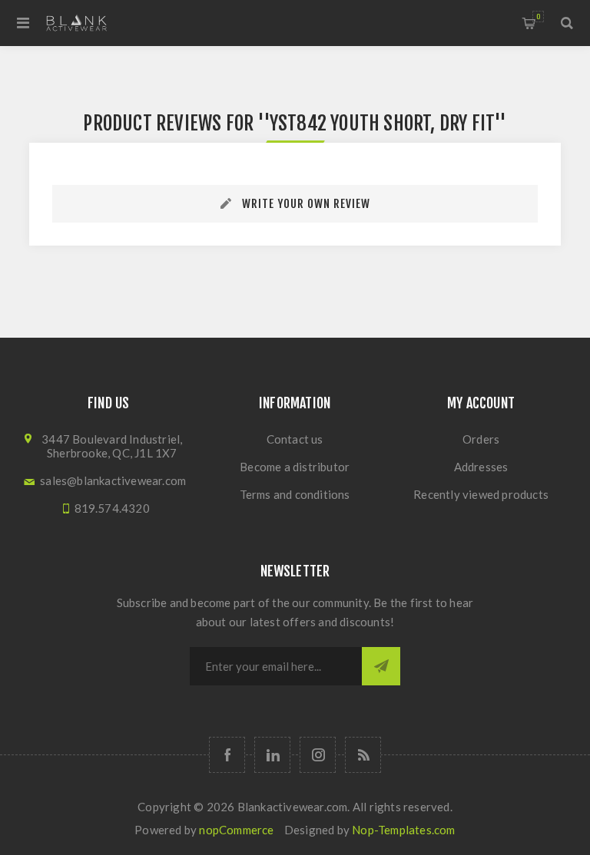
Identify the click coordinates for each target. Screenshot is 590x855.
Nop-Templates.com (403, 830)
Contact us (295, 439)
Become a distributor (295, 467)
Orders (480, 439)
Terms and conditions (295, 494)
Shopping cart (538, 16)
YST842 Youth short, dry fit (382, 123)
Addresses (481, 467)
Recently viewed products (481, 494)
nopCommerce (236, 830)
